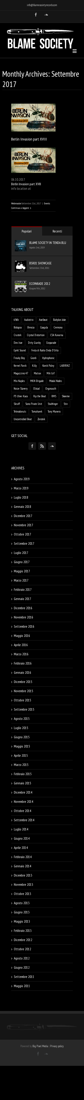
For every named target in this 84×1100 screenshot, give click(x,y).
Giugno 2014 (22, 838)
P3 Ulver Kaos (21, 396)
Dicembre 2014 (23, 792)
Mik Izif (50, 373)
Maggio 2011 (22, 986)
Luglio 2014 (21, 829)
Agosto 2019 (22, 479)
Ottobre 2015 (22, 700)
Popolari (27, 231)
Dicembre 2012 (23, 940)
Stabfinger (53, 404)
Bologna (18, 327)
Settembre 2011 (24, 977)
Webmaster (16, 203)
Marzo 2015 (21, 765)
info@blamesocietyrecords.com (42, 5)
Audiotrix (28, 320)
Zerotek (41, 419)
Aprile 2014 (21, 848)
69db (16, 320)
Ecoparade (51, 343)
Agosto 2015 (22, 718)
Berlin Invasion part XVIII (29, 139)
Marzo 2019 (21, 488)
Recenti (57, 231)
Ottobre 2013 (22, 894)
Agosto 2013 (22, 903)
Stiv (66, 404)
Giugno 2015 (22, 737)
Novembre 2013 (23, 884)
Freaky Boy (19, 358)
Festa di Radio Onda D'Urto (44, 350)
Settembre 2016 (24, 626)
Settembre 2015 (24, 709)
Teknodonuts (20, 411)
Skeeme (66, 396)
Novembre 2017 (23, 525)
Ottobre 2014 (22, 811)
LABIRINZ (65, 366)
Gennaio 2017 (22, 599)
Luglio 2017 (21, 553)
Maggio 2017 (22, 571)
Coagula (44, 327)
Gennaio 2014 (22, 866)
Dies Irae (18, 343)
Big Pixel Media (40, 1046)
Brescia (30, 327)
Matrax (37, 373)
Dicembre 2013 (23, 875)
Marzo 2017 (21, 580)
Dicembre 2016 (23, 608)
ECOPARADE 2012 (39, 283)
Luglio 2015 (21, 728)
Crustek (17, 335)
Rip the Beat (39, 396)
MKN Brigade (37, 381)
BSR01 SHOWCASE (40, 263)
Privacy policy (57, 1046)
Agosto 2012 (22, 958)
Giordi (33, 358)
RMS (54, 396)
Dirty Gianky (34, 343)
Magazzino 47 (21, 373)
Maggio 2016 (22, 636)
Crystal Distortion (36, 335)
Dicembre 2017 (23, 516)
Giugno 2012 (22, 967)
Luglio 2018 (21, 497)
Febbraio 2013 (23, 930)
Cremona (58, 327)
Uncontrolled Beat (23, 419)
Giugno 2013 (22, 912)
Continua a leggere (20, 208)
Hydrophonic (48, 358)
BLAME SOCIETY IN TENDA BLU (47, 243)
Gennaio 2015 (22, 783)
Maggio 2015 (22, 746)
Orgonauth (50, 388)
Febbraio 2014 (23, 857)
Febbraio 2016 (23, 663)
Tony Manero (54, 411)
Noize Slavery (21, 388)
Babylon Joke (59, 320)
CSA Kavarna (56, 335)
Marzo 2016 (21, 654)
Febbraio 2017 (23, 589)
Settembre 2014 (24, 820)
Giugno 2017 (22, 562)
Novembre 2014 (23, 801)
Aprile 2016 (21, 645)
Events (47, 203)
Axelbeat (43, 320)
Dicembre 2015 (23, 682)
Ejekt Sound (20, 350)
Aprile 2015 (21, 755)
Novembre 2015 (23, 691)
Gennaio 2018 (22, 506)
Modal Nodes (55, 381)
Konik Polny (48, 366)
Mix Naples (19, 381)
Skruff (17, 404)
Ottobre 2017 (22, 534)
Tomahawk (37, 411)
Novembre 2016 (23, 617)
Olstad (36, 388)
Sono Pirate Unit (33, 404)
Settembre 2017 (24, 543)
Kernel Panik (20, 366)
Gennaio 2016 (22, 672)
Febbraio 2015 (23, 774)
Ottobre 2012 (22, 949)
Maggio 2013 (22, 921)
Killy (34, 366)
